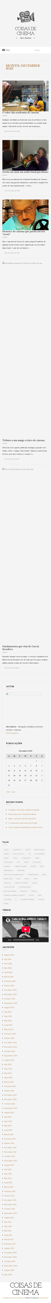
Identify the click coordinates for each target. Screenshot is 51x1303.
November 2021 (10, 1204)
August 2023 (9, 1112)
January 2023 (9, 1143)
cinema (37, 858)
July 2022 (7, 1169)
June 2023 (8, 1121)
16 (42, 771)
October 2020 (9, 1261)
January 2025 (9, 1038)
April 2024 (8, 1077)
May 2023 (8, 1126)
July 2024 (7, 1064)
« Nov (8, 792)
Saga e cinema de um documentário (22, 819)
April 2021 (8, 1235)
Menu (7, 50)
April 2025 (8, 1025)
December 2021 (10, 1200)
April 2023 (8, 1130)
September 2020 (10, 1266)
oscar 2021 (7, 883)
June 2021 (8, 1226)
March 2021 (8, 1239)
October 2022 (9, 1156)
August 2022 (9, 1165)
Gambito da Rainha (20, 866)
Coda (18, 862)
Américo (6, 854)
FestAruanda (37, 862)
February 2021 (9, 1244)
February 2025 (10, 1034)
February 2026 (10, 981)
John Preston (8, 870)
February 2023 (10, 1139)
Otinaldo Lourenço (21, 883)
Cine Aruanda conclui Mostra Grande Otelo (25, 827)
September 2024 (10, 1056)
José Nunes (20, 870)
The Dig (31, 895)
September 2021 (10, 1213)
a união (15, 858)
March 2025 (9, 1029)
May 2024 (8, 1073)
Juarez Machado (33, 874)
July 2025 (7, 1012)
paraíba (34, 883)
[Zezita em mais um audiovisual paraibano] (25, 155)
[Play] (5, 940)
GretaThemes (43, 1298)
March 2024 (9, 1082)
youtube (41, 899)
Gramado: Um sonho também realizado (23, 810)
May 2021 (7, 1231)
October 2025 (9, 999)
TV (16, 899)
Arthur (6, 858)
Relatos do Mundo (10, 891)
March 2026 (9, 977)
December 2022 (10, 1147)
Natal (19, 879)
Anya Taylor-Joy (18, 854)
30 (42, 780)
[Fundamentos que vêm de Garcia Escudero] (25, 556)
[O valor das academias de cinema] (25, 96)
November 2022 (10, 1152)
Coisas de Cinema (25, 31)
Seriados (34, 891)
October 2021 (9, 1209)
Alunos (27, 850)
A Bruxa (6, 850)
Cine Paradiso (8, 862)
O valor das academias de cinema (20, 112)
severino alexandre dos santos (14, 895)
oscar (35, 879)
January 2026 (9, 985)
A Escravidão (17, 850)
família (26, 862)
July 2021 (7, 1222)
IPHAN (42, 866)
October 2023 (9, 1104)
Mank (44, 874)
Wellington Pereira (27, 899)
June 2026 (8, 964)
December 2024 (10, 1042)
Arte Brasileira (39, 854)
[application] (25, 929)
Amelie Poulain (39, 850)
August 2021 (9, 1218)
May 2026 (8, 968)
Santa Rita (23, 891)
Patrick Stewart (9, 887)
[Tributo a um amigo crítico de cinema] (25, 350)
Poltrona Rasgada (25, 887)
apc (29, 854)
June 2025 (8, 1016)
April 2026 (8, 972)
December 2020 (10, 1253)
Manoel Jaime (8, 879)
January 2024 (9, 1091)
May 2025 (8, 1021)
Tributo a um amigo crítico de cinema (23, 440)
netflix (27, 879)
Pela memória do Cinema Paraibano (22, 814)
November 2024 (10, 1047)
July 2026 (7, 959)
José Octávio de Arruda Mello (14, 874)
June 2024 (8, 1069)
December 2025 (10, 990)
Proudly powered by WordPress (14, 1298)
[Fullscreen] (45, 940)
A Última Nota (26, 858)
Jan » (14, 792)
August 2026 (9, 955)
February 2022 (10, 1191)
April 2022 (8, 1183)
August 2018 (9, 1270)
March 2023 (8, 1134)
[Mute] (42, 940)
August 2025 (9, 1007)
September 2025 (10, 1003)
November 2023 (10, 1099)
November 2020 (10, 1257)
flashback (7, 866)
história (33, 866)
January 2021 (9, 1248)
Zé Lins (6, 903)
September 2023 (10, 1108)
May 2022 (8, 1178)
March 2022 (8, 1187)
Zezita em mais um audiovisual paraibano (25, 172)
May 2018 (8, 1275)
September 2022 (10, 1161)
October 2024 (9, 1051)
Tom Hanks (7, 899)
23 (42, 775)
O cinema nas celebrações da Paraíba (22, 823)
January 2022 (9, 1196)
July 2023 (7, 1117)
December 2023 (10, 1095)
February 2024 (10, 1086)
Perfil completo (12, 733)
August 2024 (9, 1060)
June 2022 (8, 1174)
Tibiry (40, 895)
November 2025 (10, 994)
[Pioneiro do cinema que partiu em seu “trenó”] (25, 215)
